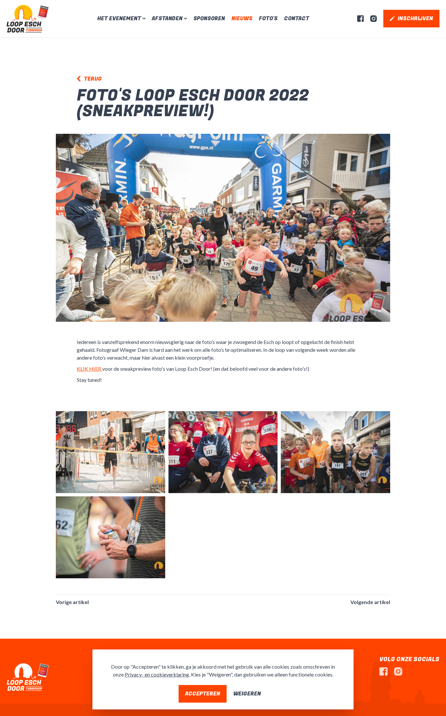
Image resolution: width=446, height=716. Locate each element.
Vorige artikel (72, 602)
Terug (93, 79)
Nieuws (241, 19)
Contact (296, 19)
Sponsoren (209, 19)
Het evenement (119, 19)
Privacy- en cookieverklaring (157, 674)
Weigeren (247, 694)
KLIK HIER (89, 369)
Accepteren (202, 694)
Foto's (268, 19)
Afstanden (167, 19)
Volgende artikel (370, 602)
